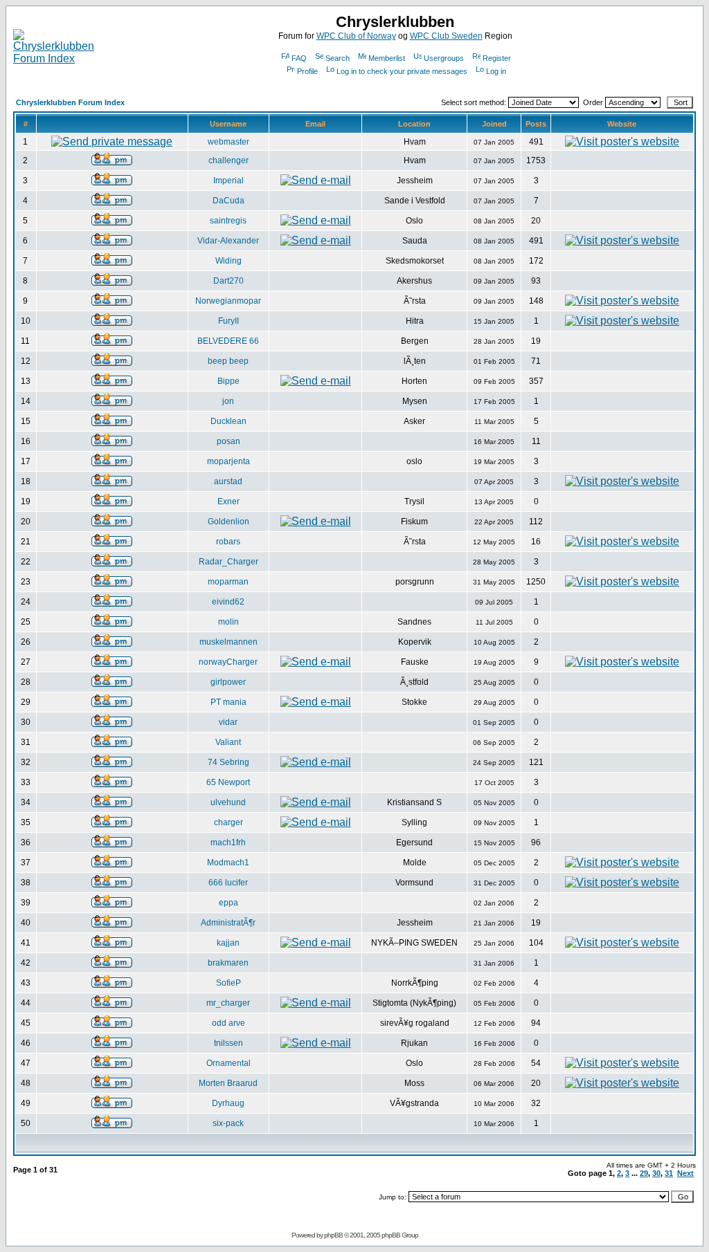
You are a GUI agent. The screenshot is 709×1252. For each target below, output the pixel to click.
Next (685, 1173)
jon (228, 401)
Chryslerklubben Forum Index (70, 102)
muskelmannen (228, 642)
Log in (496, 71)
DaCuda (228, 200)
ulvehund (228, 802)
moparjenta (228, 461)
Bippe (228, 381)
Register (497, 58)
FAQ (299, 58)
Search (337, 58)
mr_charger (228, 1003)
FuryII (228, 321)
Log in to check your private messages (401, 71)
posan (228, 441)
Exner (228, 501)
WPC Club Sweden (446, 36)
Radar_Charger (228, 562)
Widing (228, 261)
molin (228, 622)
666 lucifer (228, 882)
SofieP (228, 983)
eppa (228, 903)
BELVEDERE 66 (228, 341)
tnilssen (228, 1043)
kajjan (228, 943)
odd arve (228, 1023)
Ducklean (228, 421)
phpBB (333, 1235)
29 (644, 1173)
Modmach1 (228, 862)
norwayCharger (228, 662)
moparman (228, 582)
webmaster (228, 142)
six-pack (228, 1123)
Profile (307, 71)
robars (228, 541)
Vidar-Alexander (228, 241)
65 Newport (228, 782)
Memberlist (386, 58)
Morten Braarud (228, 1083)
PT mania (228, 702)
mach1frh (228, 842)
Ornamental (228, 1063)
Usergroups (444, 58)
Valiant (228, 742)
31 (669, 1173)
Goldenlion (228, 521)
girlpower (228, 682)
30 (656, 1173)
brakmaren (228, 963)
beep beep (228, 361)
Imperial (228, 180)
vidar (228, 722)
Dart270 (228, 281)
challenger (228, 160)
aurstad (228, 481)
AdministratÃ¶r (228, 923)
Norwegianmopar (228, 301)
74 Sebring (228, 762)
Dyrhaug (228, 1103)
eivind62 (228, 602)
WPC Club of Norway (356, 36)
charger (228, 822)
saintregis (228, 220)
